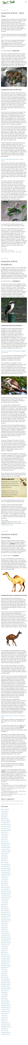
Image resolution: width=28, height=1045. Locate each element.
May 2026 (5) (4, 815)
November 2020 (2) (6, 939)
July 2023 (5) (4, 878)
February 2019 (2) (5, 979)
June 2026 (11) (4, 813)
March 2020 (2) (5, 954)
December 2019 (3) (6, 960)
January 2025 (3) (5, 845)
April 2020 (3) (4, 952)
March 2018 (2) (4, 1000)
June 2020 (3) (4, 948)
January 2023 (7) (5, 889)
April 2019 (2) (4, 975)
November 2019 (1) (5, 962)
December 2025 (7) (6, 824)
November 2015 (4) (6, 1032)
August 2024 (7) (5, 853)
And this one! (4, 352)
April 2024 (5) (4, 860)
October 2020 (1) (5, 941)
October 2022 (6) (5, 895)
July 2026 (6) (4, 811)
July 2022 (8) (4, 900)
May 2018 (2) (4, 996)
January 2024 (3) (5, 866)
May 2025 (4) (4, 838)
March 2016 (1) (4, 1030)
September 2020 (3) (6, 942)
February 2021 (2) (5, 933)
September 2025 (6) (6, 830)
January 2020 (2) (5, 958)
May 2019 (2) (4, 973)
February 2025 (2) (5, 843)
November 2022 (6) (6, 893)
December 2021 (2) (6, 914)
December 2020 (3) (6, 937)
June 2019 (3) (4, 971)
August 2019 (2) (5, 967)
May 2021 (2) (4, 927)
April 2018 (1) (4, 998)
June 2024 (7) (4, 857)
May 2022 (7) (4, 904)
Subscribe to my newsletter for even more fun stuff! (12, 803)
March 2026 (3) (5, 818)
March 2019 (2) (4, 977)
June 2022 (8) (4, 902)
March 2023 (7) (5, 885)
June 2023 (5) (4, 880)
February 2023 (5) (5, 887)
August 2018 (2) (5, 990)
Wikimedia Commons (8, 524)
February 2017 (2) (5, 1023)
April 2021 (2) (4, 929)
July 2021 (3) (4, 923)
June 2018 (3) (4, 994)
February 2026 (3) (5, 820)
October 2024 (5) (5, 849)
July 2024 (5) (4, 855)
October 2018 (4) (5, 986)
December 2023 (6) (6, 868)
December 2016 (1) (5, 1025)
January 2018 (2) (5, 1004)
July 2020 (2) (4, 946)
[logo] (8, 3)
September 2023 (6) (6, 874)
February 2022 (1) (5, 910)
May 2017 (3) (4, 1019)
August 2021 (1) (5, 921)
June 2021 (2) (4, 925)
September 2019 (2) (6, 965)
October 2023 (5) (5, 872)
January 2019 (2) (5, 981)
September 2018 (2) (6, 988)
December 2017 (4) (5, 1005)
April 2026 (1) (4, 817)
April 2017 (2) (4, 1021)
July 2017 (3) (4, 1015)
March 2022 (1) (4, 908)
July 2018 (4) (4, 992)
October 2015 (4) (5, 1034)
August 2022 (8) (5, 899)
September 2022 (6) (6, 897)
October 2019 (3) (5, 963)
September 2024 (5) (6, 851)
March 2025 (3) (5, 841)
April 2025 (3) (4, 839)
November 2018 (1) (5, 984)
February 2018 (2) (5, 1002)
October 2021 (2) (5, 918)
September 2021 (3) (6, 920)
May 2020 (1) (4, 950)
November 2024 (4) (6, 847)
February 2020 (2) (5, 956)
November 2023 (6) (6, 870)
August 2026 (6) (5, 809)
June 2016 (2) (4, 1028)
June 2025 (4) (4, 836)
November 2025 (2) (6, 826)
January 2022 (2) (5, 912)
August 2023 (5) (5, 876)
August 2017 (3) (5, 1013)
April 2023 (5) (4, 883)
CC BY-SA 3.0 (19, 788)
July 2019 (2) (4, 969)
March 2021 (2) (4, 931)
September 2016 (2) (6, 1026)
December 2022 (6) (6, 891)
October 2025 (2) (5, 828)
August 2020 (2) (5, 944)
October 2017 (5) (5, 1009)
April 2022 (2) (4, 906)
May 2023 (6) (4, 881)
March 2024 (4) (5, 862)
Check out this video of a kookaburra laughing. (13, 351)
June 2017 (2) (4, 1017)
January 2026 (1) (5, 822)
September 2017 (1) (6, 1011)
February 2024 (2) (5, 864)
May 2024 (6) (4, 859)
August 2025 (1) (5, 832)
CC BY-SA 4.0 (20, 794)
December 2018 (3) (6, 983)
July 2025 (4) (4, 834)
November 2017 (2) (6, 1007)
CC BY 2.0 (23, 523)
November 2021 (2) (6, 916)
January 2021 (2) (5, 935)
